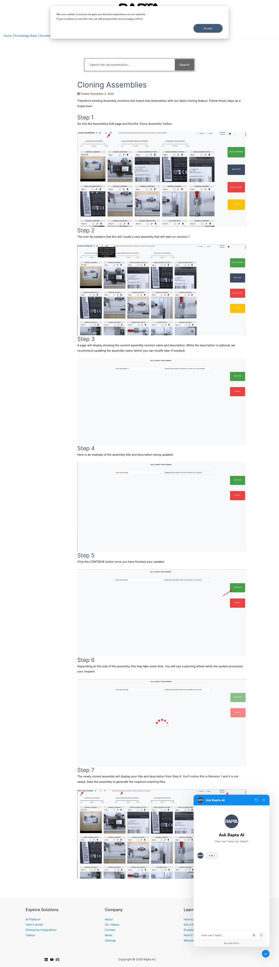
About (109, 919)
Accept (208, 28)
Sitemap (110, 940)
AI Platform (33, 919)
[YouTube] (52, 959)
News (108, 935)
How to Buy (191, 919)
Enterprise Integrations (41, 930)
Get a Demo (191, 924)
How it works (34, 924)
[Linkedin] (46, 959)
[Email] (57, 959)
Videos (30, 935)
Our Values (112, 924)
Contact (110, 930)
